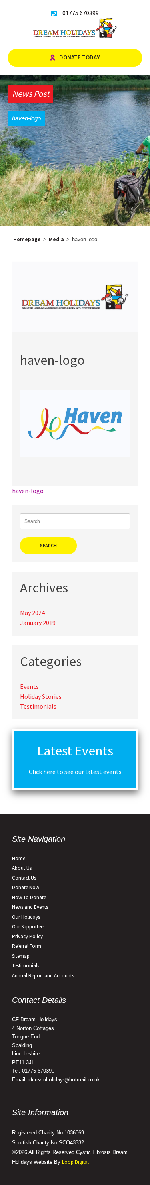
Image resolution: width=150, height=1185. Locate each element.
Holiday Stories (41, 696)
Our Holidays (26, 917)
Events (29, 686)
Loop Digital (75, 1162)
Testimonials (38, 706)
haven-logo (28, 491)
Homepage (27, 239)
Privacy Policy (27, 936)
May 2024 (32, 613)
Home (18, 858)
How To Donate (29, 897)
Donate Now (25, 887)
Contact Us (24, 878)
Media (56, 239)
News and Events (30, 907)
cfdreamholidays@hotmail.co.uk (64, 1079)
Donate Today (79, 57)
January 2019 (38, 623)
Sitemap (21, 956)
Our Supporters (28, 926)
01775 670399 (80, 13)
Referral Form (26, 946)
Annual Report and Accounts (43, 975)
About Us (22, 868)
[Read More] (75, 330)
